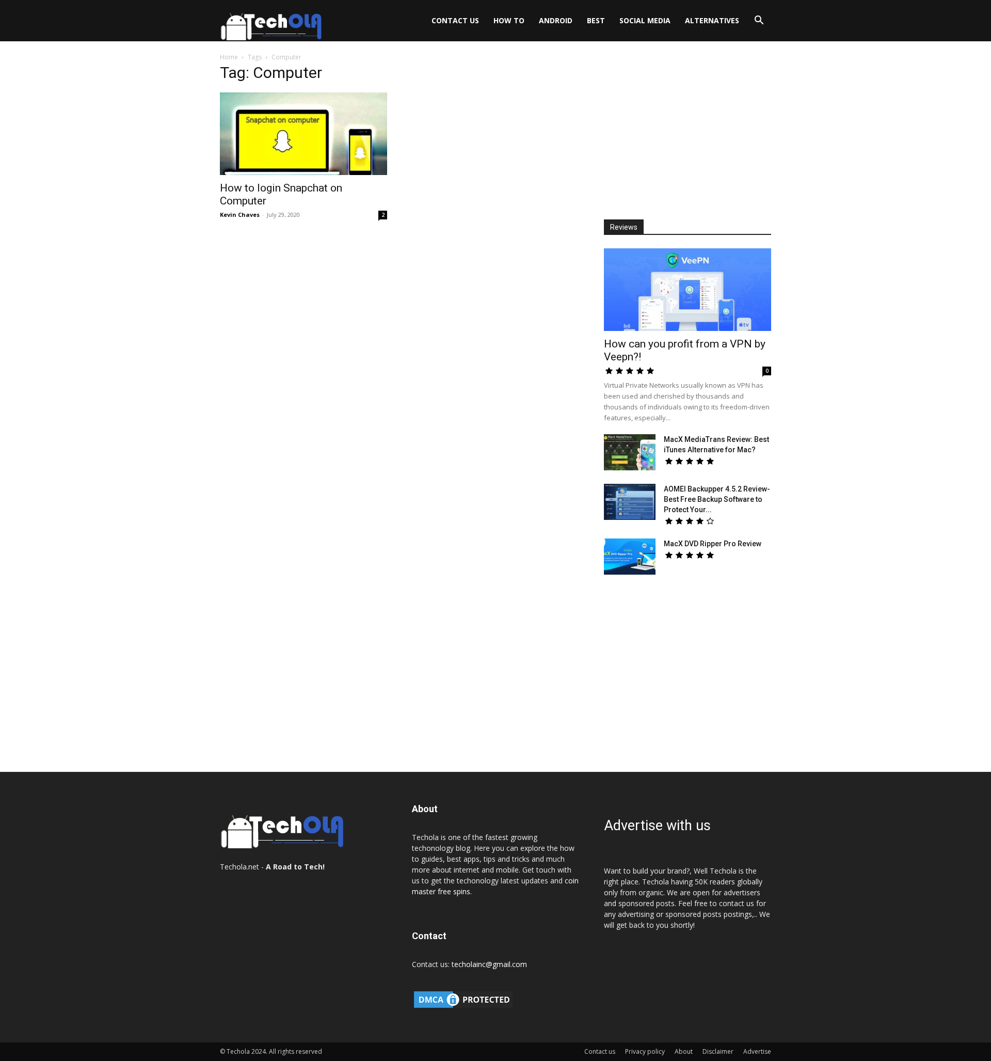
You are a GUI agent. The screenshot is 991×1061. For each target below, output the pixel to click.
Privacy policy (645, 1051)
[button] (758, 21)
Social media (644, 20)
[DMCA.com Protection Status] (463, 1007)
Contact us (455, 20)
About (684, 1051)
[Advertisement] (687, 132)
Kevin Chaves (240, 214)
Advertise (757, 1051)
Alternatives (712, 20)
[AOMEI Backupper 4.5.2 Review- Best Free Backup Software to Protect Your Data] (630, 502)
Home (229, 57)
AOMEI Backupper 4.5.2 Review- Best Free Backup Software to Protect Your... (717, 499)
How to (508, 20)
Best (596, 20)
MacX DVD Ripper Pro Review (712, 544)
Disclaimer (717, 1051)
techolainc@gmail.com (489, 964)
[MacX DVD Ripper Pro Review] (630, 557)
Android (555, 20)
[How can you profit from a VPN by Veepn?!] (687, 289)
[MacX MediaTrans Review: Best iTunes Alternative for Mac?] (630, 452)
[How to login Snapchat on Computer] (303, 133)
